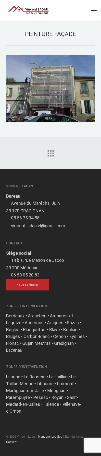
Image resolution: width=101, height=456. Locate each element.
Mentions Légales (50, 436)
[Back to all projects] (50, 152)
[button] (94, 10)
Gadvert (11, 442)
